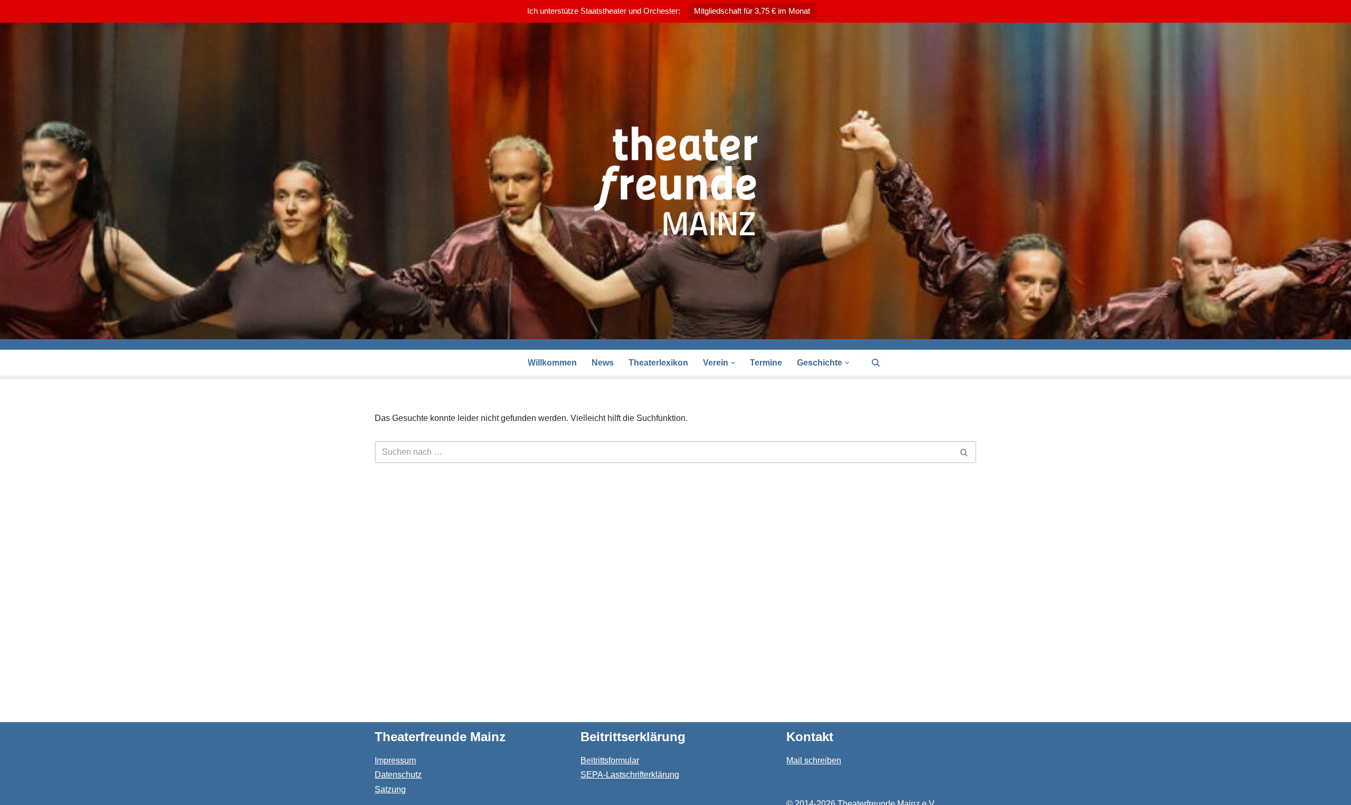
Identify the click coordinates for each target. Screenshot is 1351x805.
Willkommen (552, 362)
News (603, 362)
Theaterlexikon (658, 362)
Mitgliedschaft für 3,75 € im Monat (752, 10)
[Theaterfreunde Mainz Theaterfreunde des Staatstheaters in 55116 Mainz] (675, 181)
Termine (766, 362)
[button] (733, 363)
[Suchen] (876, 363)
